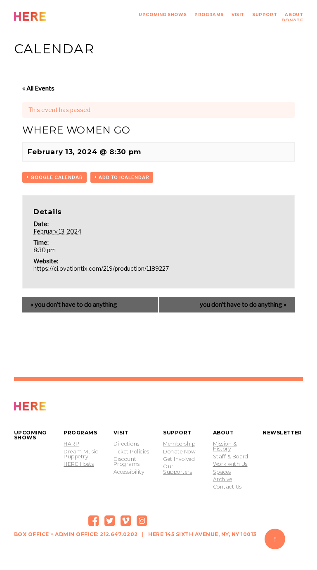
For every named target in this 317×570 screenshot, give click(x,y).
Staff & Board (230, 456)
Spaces (222, 472)
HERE (48, 16)
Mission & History (225, 446)
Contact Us (227, 486)
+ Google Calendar (54, 177)
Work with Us (230, 464)
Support (264, 14)
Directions (127, 443)
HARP (71, 443)
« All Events (38, 88)
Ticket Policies (131, 451)
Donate (292, 20)
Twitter (109, 520)
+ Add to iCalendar (121, 177)
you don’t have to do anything (74, 304)
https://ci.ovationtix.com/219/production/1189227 (101, 268)
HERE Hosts (79, 464)
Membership (179, 443)
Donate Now (179, 451)
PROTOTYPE (48, 406)
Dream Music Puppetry (81, 454)
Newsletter (282, 432)
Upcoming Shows (163, 14)
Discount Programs (127, 462)
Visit (238, 14)
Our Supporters (177, 469)
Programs (208, 14)
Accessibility (129, 472)
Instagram (142, 520)
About (294, 14)
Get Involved (179, 459)
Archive (222, 479)
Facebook (93, 520)
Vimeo (126, 520)
